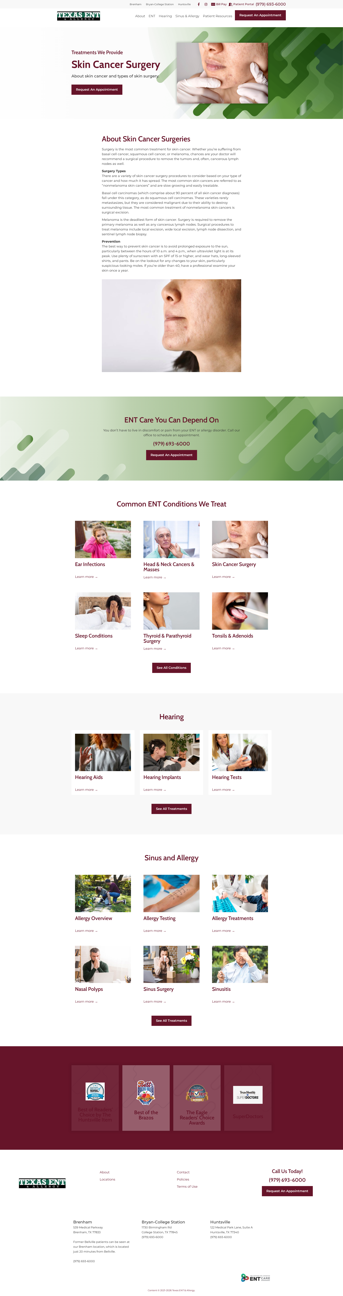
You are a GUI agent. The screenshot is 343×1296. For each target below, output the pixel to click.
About (140, 16)
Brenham (135, 4)
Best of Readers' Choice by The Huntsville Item (95, 1114)
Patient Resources (217, 16)
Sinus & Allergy (187, 16)
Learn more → (86, 577)
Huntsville (184, 4)
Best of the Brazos (146, 1115)
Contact (183, 1172)
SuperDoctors (248, 1116)
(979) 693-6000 (271, 4)
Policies (183, 1179)
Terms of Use (187, 1187)
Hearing (165, 16)
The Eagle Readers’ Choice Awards (197, 1117)
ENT (152, 16)
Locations (107, 1179)
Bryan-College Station (160, 4)
